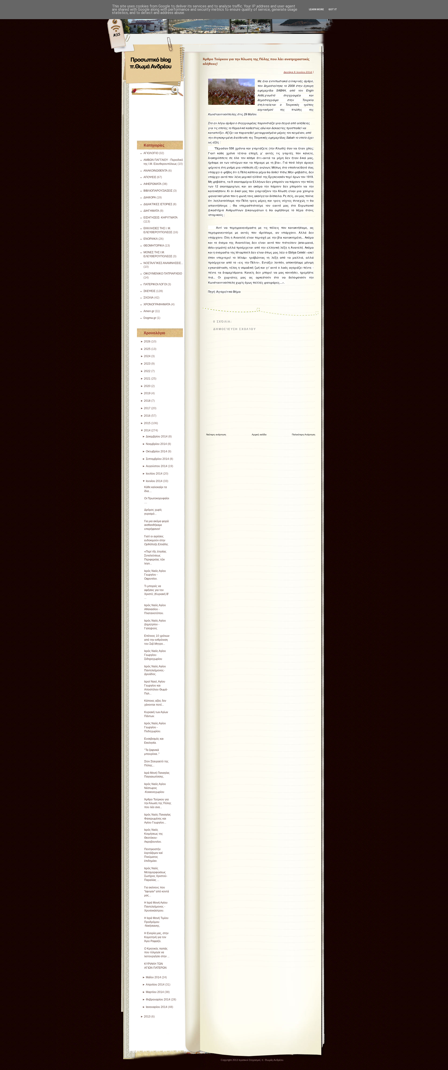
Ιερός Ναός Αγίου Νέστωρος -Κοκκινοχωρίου (155, 788)
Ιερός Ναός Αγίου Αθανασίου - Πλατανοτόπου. (155, 609)
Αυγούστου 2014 (156, 466)
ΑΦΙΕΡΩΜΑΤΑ (152, 184)
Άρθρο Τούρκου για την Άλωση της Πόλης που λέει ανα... (157, 803)
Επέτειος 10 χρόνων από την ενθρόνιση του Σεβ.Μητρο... (156, 639)
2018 (147, 400)
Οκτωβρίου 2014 (156, 451)
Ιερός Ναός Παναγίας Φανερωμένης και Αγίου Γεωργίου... (157, 818)
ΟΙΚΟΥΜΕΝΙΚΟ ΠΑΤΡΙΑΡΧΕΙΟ (163, 273)
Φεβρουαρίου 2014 (158, 999)
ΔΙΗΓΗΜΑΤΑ (151, 210)
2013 (147, 1016)
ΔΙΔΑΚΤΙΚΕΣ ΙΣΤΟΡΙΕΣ (158, 204)
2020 (147, 386)
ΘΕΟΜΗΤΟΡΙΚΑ (154, 245)
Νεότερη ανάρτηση (216, 434)
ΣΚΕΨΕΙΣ (149, 291)
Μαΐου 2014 (153, 977)
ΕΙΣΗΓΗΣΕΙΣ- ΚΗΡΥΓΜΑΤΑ (161, 217)
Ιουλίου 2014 (154, 473)
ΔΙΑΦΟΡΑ (150, 197)
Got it (333, 9)
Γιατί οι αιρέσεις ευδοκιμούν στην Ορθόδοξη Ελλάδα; (156, 540)
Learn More (316, 9)
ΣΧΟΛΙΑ (149, 297)
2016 (147, 415)
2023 (147, 363)
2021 (147, 378)
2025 (147, 349)
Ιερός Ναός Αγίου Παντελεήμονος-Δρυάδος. (155, 670)
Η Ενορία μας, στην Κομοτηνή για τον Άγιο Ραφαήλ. (156, 937)
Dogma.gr (150, 318)
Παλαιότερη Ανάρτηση (303, 434)
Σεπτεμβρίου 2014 (157, 459)
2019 (147, 393)
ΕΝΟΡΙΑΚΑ (151, 238)
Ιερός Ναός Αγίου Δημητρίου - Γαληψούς (155, 624)
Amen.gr (149, 311)
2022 (147, 371)
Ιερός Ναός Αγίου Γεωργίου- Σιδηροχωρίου (155, 655)
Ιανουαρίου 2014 (156, 1007)
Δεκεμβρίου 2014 (157, 436)
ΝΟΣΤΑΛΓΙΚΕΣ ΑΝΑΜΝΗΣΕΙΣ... (163, 263)
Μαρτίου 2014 (155, 992)
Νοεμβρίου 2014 (156, 444)
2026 (147, 341)
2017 (147, 408)
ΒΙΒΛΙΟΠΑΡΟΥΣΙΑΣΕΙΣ (158, 190)
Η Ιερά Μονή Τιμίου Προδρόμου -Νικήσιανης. (156, 922)
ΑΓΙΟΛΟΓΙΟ (151, 153)
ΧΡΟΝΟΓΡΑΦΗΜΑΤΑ (157, 304)
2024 (147, 356)
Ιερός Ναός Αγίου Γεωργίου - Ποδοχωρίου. (155, 727)
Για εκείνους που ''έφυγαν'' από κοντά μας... (156, 891)
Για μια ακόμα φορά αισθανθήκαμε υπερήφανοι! (156, 525)
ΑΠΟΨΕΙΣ (150, 177)
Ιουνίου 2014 (154, 481)
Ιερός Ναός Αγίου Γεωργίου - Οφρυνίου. (155, 575)
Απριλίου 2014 (155, 984)
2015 (147, 423)
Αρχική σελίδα (259, 434)
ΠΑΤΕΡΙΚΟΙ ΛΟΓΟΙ (155, 284)
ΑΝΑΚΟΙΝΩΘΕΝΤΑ (156, 170)
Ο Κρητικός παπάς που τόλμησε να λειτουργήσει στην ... (156, 952)
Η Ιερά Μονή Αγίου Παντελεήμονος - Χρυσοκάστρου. (156, 906)
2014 (147, 430)
